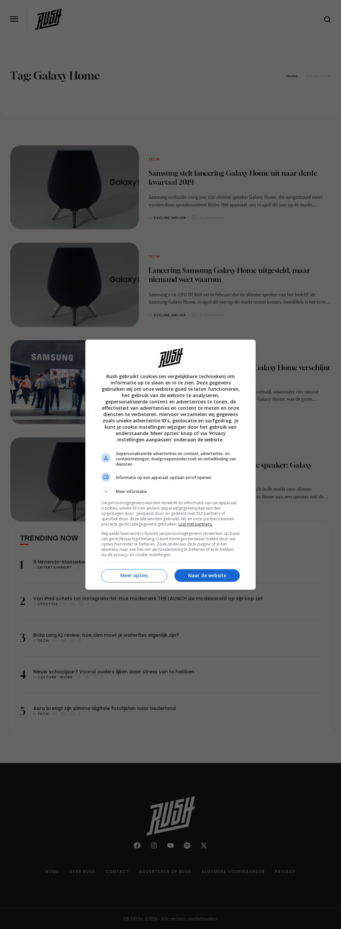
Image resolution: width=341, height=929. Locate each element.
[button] (170, 491)
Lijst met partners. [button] (195, 524)
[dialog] (170, 465)
